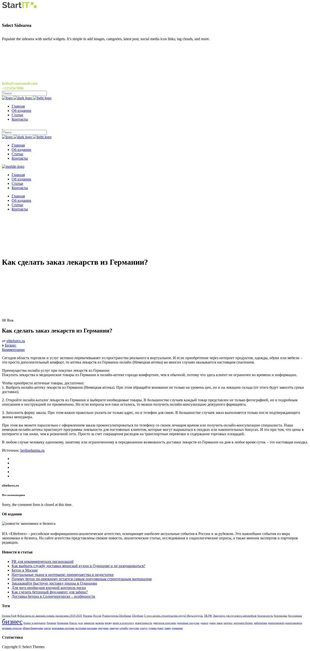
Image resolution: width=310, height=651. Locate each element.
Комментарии (13, 350)
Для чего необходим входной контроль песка (49, 588)
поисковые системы (63, 628)
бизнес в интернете (34, 623)
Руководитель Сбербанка (116, 615)
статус (143, 628)
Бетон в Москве (25, 570)
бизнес (12, 621)
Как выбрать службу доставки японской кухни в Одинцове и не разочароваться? (78, 566)
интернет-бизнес (243, 623)
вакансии (89, 623)
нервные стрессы (12, 628)
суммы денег (155, 628)
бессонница (295, 615)
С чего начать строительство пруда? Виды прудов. (173, 615)
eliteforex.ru (16, 341)
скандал (113, 628)
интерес (228, 623)
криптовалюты (293, 623)
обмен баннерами (33, 628)
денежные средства (188, 623)
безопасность (265, 615)
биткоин (51, 623)
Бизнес (10, 345)
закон (220, 623)
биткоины (62, 623)
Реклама (87, 615)
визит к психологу (123, 623)
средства (134, 628)
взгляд (108, 623)
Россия (97, 615)
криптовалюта (276, 623)
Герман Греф (9, 615)
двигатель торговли (164, 623)
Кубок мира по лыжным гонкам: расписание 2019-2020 (49, 615)
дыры (212, 623)
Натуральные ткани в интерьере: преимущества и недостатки (63, 575)
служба (123, 628)
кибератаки (260, 623)
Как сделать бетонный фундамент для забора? (50, 592)
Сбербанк (137, 615)
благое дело (76, 623)
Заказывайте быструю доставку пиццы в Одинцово (54, 583)
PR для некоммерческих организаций (43, 561)
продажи (103, 628)
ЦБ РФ (208, 615)
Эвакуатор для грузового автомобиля (234, 615)
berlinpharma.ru (32, 450)
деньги (204, 623)
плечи (47, 628)
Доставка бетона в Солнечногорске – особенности (53, 596)
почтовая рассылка (86, 628)
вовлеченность (143, 623)
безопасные (280, 615)
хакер (167, 628)
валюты (99, 623)
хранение (177, 628)
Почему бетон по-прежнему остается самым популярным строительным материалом (82, 579)
